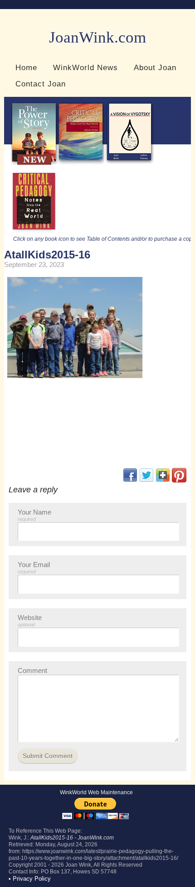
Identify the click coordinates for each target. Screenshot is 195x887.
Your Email (34, 567)
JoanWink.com (97, 37)
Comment (32, 670)
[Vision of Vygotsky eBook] (129, 162)
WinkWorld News (85, 67)
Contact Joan (40, 84)
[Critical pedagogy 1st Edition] (34, 232)
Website (30, 620)
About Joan (155, 67)
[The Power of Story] (34, 162)
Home (26, 67)
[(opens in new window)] (179, 480)
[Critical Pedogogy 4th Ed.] (81, 162)
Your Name (34, 515)
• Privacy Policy (30, 878)
